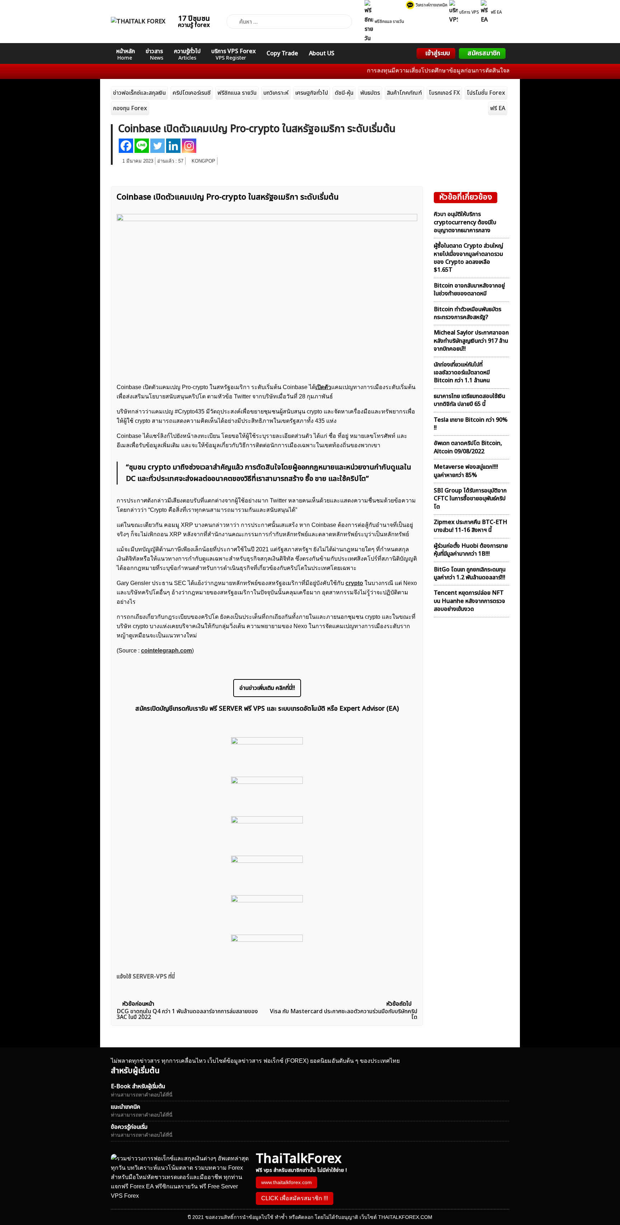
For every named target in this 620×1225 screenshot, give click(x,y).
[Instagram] (189, 146)
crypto (354, 583)
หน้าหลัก (125, 54)
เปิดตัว (323, 387)
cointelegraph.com (166, 650)
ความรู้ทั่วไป (187, 54)
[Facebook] (126, 146)
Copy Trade (282, 53)
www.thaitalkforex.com (286, 1182)
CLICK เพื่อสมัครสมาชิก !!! (294, 1198)
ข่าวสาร (154, 54)
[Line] (142, 146)
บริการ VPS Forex (233, 54)
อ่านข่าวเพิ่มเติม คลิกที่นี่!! (267, 688)
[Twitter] (157, 146)
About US (321, 53)
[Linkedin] (173, 146)
